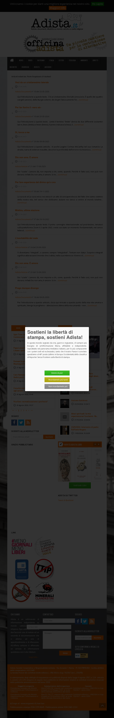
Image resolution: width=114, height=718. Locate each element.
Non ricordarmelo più (58, 386)
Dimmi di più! (57, 373)
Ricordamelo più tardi (58, 379)
